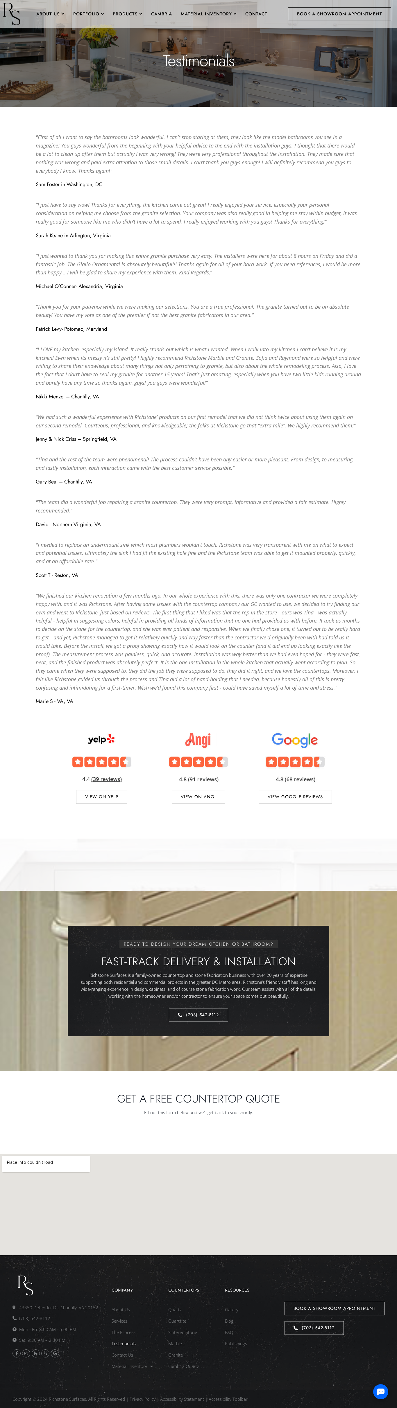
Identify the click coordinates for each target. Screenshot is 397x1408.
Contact (256, 14)
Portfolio (86, 14)
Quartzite (177, 1321)
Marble (175, 1343)
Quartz (175, 1309)
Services (119, 1321)
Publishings (236, 1343)
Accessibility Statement (182, 1399)
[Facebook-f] (16, 1353)
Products (125, 14)
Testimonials (124, 1343)
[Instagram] (26, 1353)
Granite (175, 1355)
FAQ (229, 1332)
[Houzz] (36, 1353)
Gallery (231, 1309)
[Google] (55, 1353)
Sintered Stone (182, 1332)
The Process (123, 1332)
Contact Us (122, 1355)
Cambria (161, 14)
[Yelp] (45, 1353)
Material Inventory (206, 14)
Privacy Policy (142, 1399)
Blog (229, 1321)
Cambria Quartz (183, 1366)
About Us (48, 14)
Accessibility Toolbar (228, 1399)
